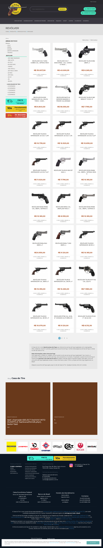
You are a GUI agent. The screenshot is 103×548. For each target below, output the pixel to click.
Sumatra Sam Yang (66, 519)
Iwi (77, 523)
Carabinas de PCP (58, 511)
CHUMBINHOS (78, 20)
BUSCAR (62, 9)
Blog (9, 378)
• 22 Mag (9, 73)
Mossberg (56, 524)
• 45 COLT (10, 62)
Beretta (52, 523)
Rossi (54, 517)
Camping (71, 528)
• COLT (9, 45)
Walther (59, 517)
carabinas (81, 521)
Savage (50, 524)
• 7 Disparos (11, 90)
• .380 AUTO (10, 60)
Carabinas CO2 (84, 515)
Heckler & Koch (66, 517)
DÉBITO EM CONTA (30, 478)
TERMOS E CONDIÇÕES (31, 471)
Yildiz (62, 523)
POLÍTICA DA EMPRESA (31, 468)
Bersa (66, 523)
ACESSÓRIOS (86, 20)
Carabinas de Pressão (69, 511)
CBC (42, 523)
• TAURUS (9, 52)
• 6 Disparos (11, 92)
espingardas (88, 521)
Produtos (13, 31)
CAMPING (71, 20)
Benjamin (52, 519)
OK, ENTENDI (93, 542)
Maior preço (85, 40)
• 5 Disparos (11, 94)
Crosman (73, 517)
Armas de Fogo (47, 511)
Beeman (82, 517)
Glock (58, 523)
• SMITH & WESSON (12, 51)
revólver (73, 521)
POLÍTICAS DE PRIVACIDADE (32, 473)
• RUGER (9, 49)
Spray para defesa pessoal (66, 527)
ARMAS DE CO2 (50, 20)
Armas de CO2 (80, 511)
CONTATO (12, 469)
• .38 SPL (9, 81)
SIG (87, 517)
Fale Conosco (93, 1)
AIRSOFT (65, 20)
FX (89, 517)
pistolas (68, 521)
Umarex (42, 519)
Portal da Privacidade (70, 542)
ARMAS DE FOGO (18, 20)
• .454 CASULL (11, 68)
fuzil (12, 523)
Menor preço (93, 40)
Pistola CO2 (76, 515)
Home (7, 31)
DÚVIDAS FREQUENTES (30, 466)
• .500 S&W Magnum (13, 58)
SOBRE (12, 468)
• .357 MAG (10, 75)
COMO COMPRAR (29, 475)
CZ (44, 523)
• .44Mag (9, 66)
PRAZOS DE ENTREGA (30, 476)
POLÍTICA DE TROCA (30, 470)
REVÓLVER (30, 31)
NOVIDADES (13, 471)
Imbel (69, 523)
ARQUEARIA (58, 20)
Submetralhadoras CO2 (17, 517)
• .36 (8, 79)
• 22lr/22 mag (11, 64)
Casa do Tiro (18, 378)
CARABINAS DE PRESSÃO (40, 20)
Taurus (38, 523)
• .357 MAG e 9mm (12, 70)
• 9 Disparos (11, 86)
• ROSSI (9, 47)
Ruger (74, 523)
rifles (77, 521)
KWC (78, 517)
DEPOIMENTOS (14, 473)
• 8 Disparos (11, 88)
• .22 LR (9, 77)
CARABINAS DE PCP (28, 20)
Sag (52, 517)
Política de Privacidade (54, 542)
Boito (45, 524)
